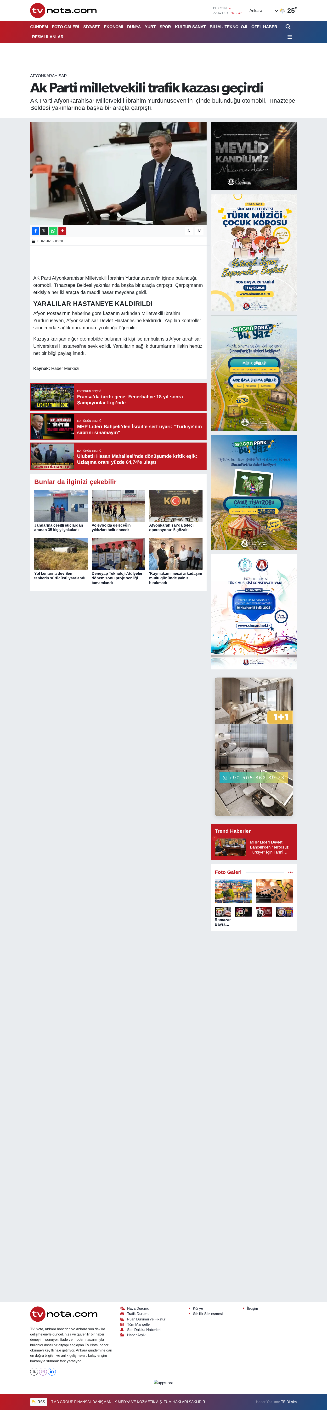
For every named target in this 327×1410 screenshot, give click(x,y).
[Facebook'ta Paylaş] (35, 231)
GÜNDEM (39, 27)
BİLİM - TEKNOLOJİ (228, 27)
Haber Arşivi (136, 1335)
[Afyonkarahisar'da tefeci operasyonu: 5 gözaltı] (176, 506)
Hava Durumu (138, 1308)
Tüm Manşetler (139, 1324)
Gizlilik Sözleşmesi (208, 1314)
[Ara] (289, 27)
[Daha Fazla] (62, 231)
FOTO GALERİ (65, 27)
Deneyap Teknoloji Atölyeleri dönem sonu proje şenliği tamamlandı (117, 578)
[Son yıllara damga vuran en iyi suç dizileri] (274, 891)
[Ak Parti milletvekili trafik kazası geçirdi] (118, 173)
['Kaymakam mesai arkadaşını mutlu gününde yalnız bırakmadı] (176, 554)
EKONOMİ (113, 27)
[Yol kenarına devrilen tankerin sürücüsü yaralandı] (61, 554)
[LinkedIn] (52, 1372)
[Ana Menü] (289, 37)
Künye (198, 1308)
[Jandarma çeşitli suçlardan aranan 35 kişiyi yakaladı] (61, 506)
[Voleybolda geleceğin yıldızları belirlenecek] (118, 506)
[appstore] (163, 1382)
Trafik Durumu (138, 1314)
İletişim (252, 1308)
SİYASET (91, 27)
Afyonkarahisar (48, 76)
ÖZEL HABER (264, 27)
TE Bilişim (289, 1402)
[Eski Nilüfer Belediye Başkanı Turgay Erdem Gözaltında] (284, 911)
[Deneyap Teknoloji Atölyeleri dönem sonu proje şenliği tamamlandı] (118, 554)
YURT (150, 27)
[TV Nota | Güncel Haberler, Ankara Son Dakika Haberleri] (63, 10)
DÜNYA (134, 27)
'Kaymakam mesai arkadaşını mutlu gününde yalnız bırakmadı (175, 578)
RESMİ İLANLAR (47, 37)
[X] (34, 1372)
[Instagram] (43, 1372)
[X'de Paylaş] (44, 231)
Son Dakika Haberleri (143, 1330)
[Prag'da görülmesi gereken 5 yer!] (233, 891)
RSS (41, 1402)
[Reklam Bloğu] (254, 156)
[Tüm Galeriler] (290, 872)
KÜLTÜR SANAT (190, 27)
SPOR (165, 27)
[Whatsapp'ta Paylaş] (53, 231)
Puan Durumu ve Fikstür (146, 1319)
